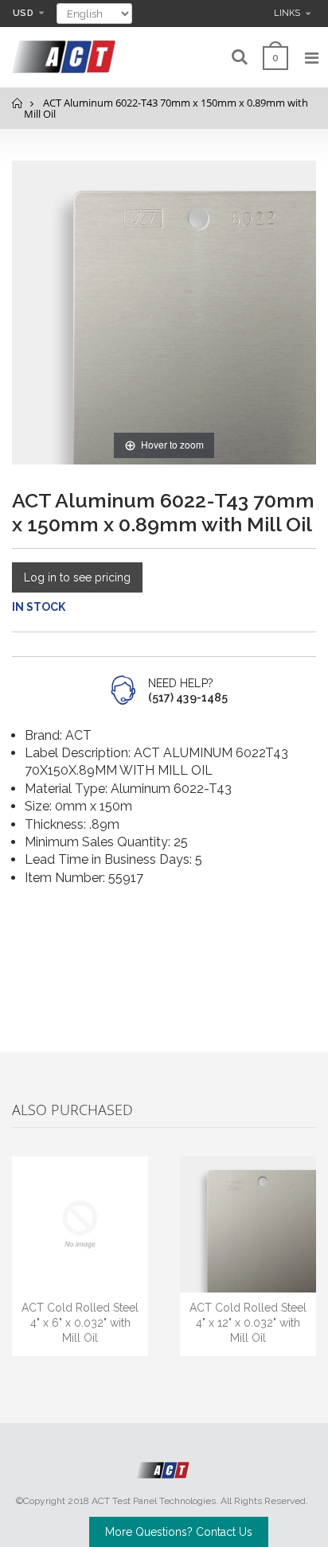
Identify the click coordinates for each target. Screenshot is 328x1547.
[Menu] (311, 58)
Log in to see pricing (77, 577)
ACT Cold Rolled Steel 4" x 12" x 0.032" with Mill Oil (248, 1322)
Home (18, 103)
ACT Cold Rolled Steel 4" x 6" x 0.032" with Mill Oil (80, 1322)
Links (287, 13)
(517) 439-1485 (188, 697)
